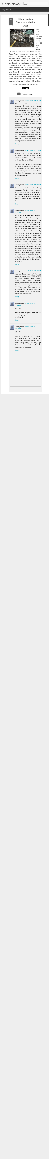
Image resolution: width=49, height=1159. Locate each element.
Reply (17, 144)
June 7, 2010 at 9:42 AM (33, 101)
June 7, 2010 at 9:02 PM (33, 185)
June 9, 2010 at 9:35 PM (33, 271)
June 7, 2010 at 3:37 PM (33, 150)
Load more (25, 389)
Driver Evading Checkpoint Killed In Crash (25, 22)
